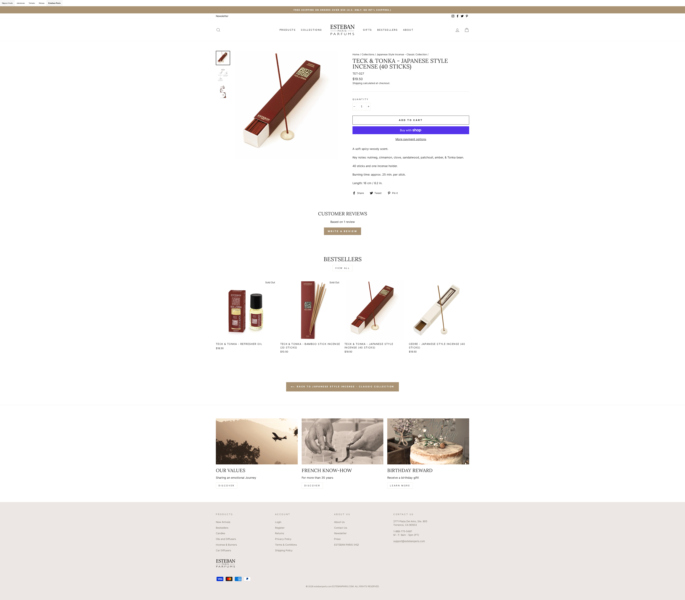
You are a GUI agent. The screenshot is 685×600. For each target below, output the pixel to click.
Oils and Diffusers (226, 539)
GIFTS (367, 29)
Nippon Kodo (7, 3)
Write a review (342, 231)
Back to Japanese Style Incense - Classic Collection (345, 386)
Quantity (360, 99)
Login (278, 522)
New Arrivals (223, 522)
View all (342, 268)
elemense (21, 3)
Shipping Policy (284, 550)
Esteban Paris (54, 3)
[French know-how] (343, 441)
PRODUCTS (288, 29)
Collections (368, 54)
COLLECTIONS (311, 29)
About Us (339, 522)
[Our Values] (257, 441)
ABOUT (408, 29)
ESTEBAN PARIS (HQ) (346, 544)
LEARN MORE (400, 485)
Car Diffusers (223, 550)
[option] (342, 10)
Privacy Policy (283, 539)
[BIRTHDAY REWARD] (428, 441)
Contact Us (340, 527)
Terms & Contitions (286, 544)
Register (280, 527)
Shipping (357, 83)
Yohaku (32, 3)
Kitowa (41, 3)
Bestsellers (222, 527)
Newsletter (222, 16)
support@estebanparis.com (409, 541)
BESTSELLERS (387, 29)
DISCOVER (227, 485)
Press (337, 539)
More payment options (410, 139)
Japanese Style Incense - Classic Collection (402, 54)
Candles (220, 533)
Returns (279, 533)
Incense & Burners (226, 544)
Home (355, 54)
